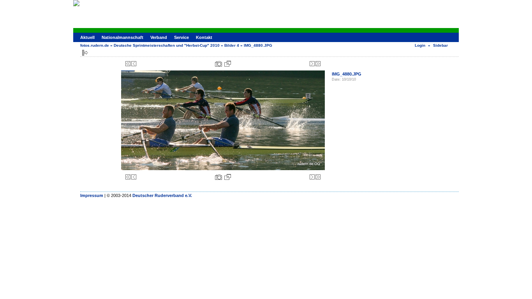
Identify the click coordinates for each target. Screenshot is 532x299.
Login (420, 45)
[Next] (312, 64)
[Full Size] (227, 64)
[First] (128, 64)
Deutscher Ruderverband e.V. (162, 195)
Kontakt (204, 37)
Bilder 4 (231, 45)
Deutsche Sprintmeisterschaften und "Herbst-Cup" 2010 (167, 45)
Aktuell (87, 37)
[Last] (318, 64)
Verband (158, 37)
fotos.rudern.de (94, 45)
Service (181, 37)
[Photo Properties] (218, 64)
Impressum (91, 195)
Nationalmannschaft (122, 37)
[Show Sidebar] (85, 53)
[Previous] (134, 64)
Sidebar (440, 45)
